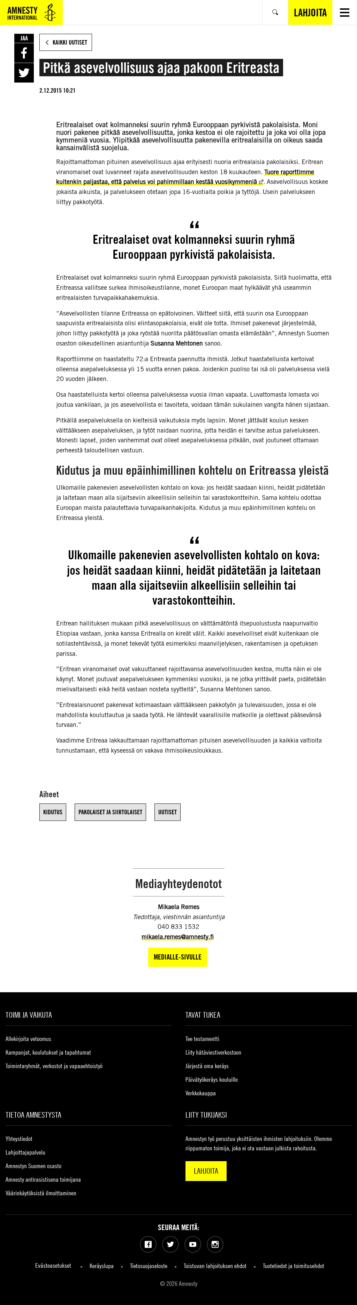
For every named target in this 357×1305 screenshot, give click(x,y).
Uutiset (167, 812)
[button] (344, 12)
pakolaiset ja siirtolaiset (110, 812)
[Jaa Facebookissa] (24, 53)
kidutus (52, 812)
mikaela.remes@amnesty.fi (178, 936)
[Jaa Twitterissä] (24, 73)
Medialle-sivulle (178, 957)
